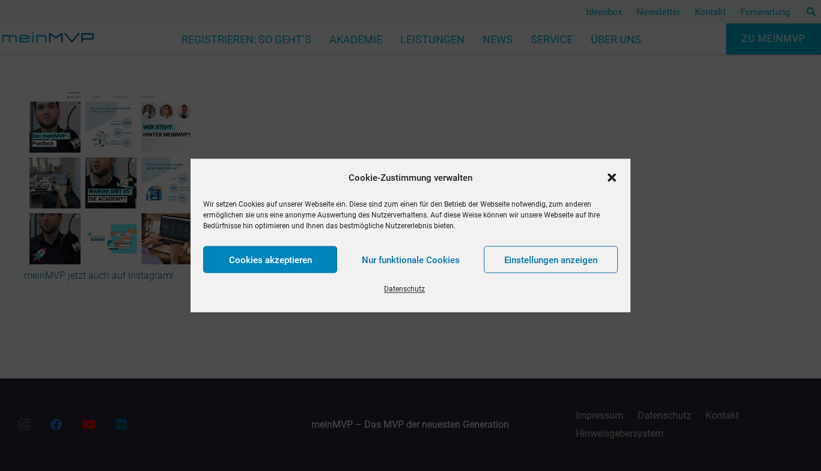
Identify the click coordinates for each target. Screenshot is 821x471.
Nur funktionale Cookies (411, 259)
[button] (612, 178)
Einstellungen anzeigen (550, 259)
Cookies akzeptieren (270, 259)
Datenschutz (404, 289)
